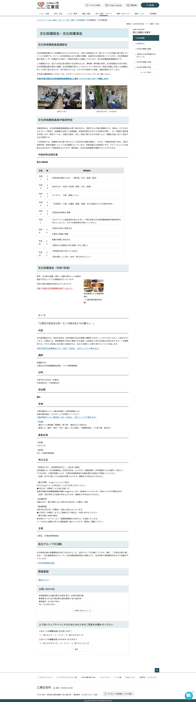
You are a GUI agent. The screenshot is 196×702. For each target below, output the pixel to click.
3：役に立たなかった (75, 635)
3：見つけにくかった (80, 643)
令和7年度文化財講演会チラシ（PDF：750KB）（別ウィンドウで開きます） (68, 348)
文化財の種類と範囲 (143, 49)
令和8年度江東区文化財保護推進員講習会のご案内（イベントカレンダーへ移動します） (73, 78)
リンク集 (118, 677)
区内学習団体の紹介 (47, 563)
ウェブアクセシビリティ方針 (67, 677)
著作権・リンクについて (148, 677)
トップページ (42, 20)
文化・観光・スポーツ (56, 20)
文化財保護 (80, 20)
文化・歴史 (70, 20)
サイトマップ (105, 677)
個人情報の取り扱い (89, 677)
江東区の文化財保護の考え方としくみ (146, 55)
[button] (113, 5)
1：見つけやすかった (49, 643)
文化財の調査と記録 (143, 62)
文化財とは (140, 43)
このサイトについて (46, 677)
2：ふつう (59, 635)
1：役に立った (46, 635)
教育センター (44, 579)
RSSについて (130, 677)
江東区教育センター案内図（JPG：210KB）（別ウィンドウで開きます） (67, 417)
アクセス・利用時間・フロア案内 (120, 694)
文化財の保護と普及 (143, 67)
